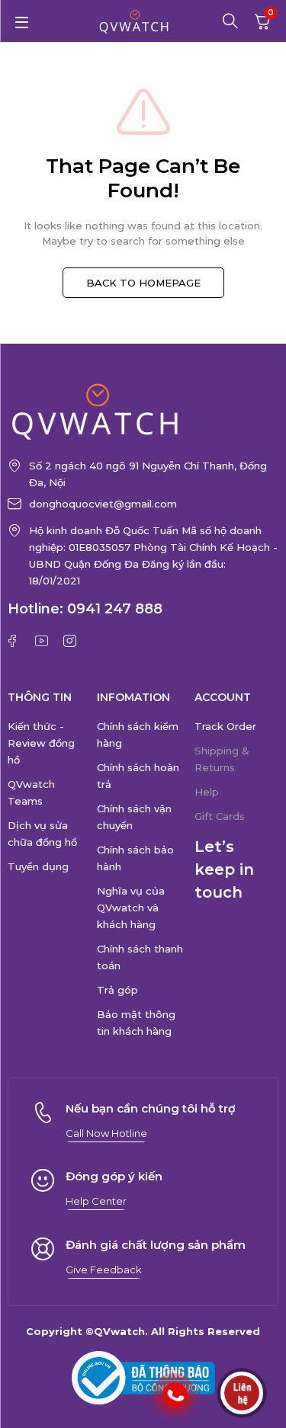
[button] (106, 1133)
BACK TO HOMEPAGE (143, 283)
